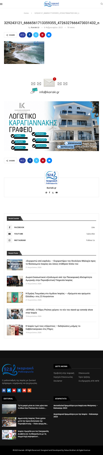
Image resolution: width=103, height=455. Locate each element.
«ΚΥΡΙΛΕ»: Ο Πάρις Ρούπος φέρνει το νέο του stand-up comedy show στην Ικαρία (59, 311)
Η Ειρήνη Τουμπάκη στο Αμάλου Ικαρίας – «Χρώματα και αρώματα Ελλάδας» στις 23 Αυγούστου (58, 295)
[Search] (101, 4)
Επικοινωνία (84, 373)
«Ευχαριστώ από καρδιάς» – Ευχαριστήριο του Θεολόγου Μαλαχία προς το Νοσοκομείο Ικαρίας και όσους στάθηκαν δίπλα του (61, 262)
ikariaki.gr (35, 27)
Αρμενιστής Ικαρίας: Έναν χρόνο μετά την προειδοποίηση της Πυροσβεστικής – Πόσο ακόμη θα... (33, 421)
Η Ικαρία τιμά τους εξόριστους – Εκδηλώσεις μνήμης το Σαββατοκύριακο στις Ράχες (53, 327)
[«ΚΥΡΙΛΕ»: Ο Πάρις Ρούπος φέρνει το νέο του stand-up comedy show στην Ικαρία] (15, 313)
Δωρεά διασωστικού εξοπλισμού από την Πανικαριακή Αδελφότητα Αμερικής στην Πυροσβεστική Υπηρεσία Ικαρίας (59, 278)
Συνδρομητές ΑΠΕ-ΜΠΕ (89, 381)
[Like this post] (23, 35)
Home (26, 13)
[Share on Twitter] (36, 35)
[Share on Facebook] (29, 35)
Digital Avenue (84, 450)
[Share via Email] (49, 35)
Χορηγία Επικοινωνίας (63, 377)
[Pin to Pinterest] (42, 35)
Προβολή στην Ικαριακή (64, 373)
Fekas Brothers (70, 450)
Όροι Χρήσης (84, 377)
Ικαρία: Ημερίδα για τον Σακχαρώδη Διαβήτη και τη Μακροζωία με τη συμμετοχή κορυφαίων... (33, 434)
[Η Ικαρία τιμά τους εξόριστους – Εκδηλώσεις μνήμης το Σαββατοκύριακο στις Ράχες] (15, 330)
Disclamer (58, 381)
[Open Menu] (1, 4)
